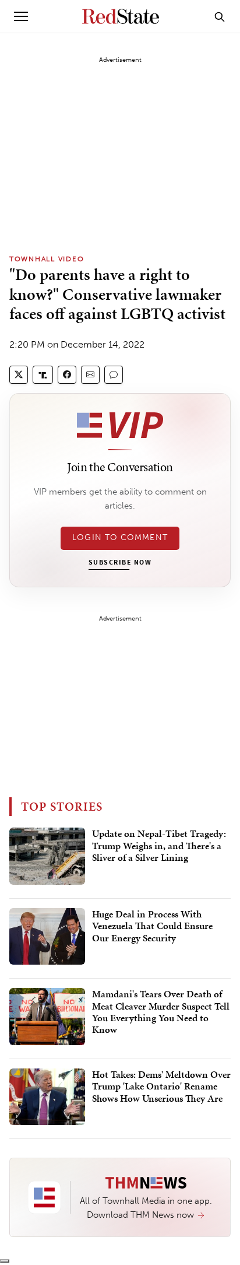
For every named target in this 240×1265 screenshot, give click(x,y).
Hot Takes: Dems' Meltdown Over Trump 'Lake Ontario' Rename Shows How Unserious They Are (161, 1086)
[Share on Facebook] (67, 375)
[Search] (220, 16)
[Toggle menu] (21, 16)
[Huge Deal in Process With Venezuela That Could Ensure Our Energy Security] (47, 936)
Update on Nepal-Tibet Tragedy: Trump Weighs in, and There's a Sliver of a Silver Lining (159, 846)
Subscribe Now (120, 562)
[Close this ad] (4, 1261)
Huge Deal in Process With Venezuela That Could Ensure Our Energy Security (152, 926)
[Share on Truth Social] (43, 375)
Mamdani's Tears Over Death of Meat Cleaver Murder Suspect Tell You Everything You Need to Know (161, 1012)
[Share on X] (18, 375)
